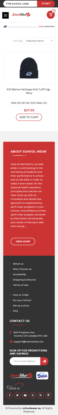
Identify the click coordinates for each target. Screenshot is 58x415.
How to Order (21, 294)
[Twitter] (17, 395)
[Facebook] (9, 395)
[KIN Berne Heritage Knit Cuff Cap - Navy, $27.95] (29, 68)
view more (23, 241)
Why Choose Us (22, 269)
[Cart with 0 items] (50, 14)
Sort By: (18, 40)
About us (18, 263)
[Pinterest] (33, 395)
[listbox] (39, 41)
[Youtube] (25, 395)
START (46, 3)
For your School (22, 300)
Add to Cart (29, 117)
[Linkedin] (40, 395)
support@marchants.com (29, 341)
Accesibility (19, 274)
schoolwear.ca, (32, 408)
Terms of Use (20, 285)
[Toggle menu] (5, 15)
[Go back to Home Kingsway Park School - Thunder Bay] (29, 28)
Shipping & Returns (24, 279)
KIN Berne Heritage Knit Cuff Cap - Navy (29, 91)
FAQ (15, 310)
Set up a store (21, 305)
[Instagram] (48, 395)
